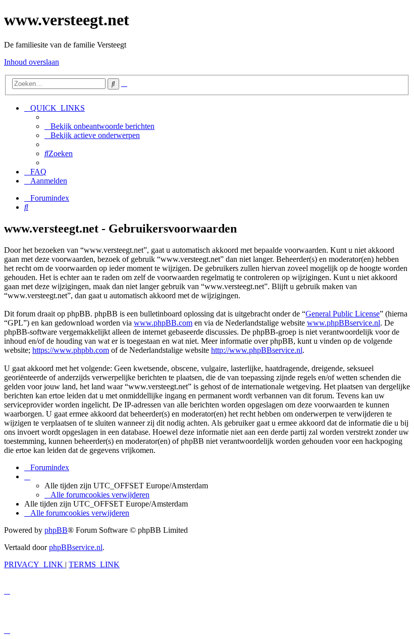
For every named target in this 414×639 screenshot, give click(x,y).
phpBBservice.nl (75, 547)
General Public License (342, 313)
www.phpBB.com (163, 322)
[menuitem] (99, 126)
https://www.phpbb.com (70, 350)
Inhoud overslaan (31, 62)
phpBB (56, 530)
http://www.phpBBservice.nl (256, 350)
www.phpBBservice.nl (343, 322)
